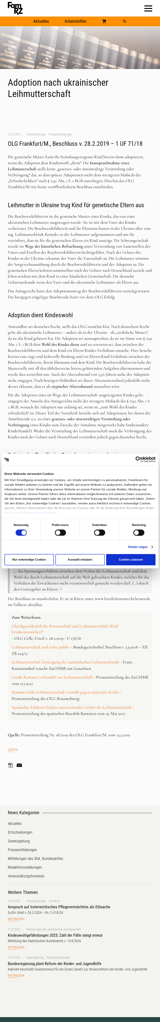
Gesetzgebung (35, 957)
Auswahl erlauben (80, 559)
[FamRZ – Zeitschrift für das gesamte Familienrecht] (15, 8)
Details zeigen (138, 547)
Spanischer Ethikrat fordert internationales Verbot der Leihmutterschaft (72, 707)
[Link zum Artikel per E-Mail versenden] (20, 765)
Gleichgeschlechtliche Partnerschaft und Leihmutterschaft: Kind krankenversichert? (65, 629)
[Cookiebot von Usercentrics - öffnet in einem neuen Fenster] (138, 459)
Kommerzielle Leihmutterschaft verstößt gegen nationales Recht (65, 692)
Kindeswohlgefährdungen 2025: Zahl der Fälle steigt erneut (55, 935)
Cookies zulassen (131, 559)
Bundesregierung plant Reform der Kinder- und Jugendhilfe (54, 963)
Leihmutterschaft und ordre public (40, 647)
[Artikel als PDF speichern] (12, 765)
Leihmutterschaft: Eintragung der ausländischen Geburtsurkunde (65, 662)
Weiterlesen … (17, 919)
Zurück (13, 750)
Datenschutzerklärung (40, 512)
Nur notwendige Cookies (29, 559)
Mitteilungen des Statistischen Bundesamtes (54, 929)
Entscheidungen (36, 134)
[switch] (60, 532)
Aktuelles (41, 21)
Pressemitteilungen (60, 134)
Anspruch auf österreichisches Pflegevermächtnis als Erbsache (59, 907)
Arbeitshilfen (75, 21)
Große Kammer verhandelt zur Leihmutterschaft (52, 677)
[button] (148, 8)
